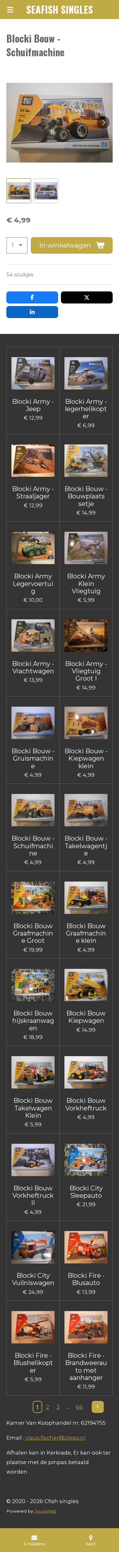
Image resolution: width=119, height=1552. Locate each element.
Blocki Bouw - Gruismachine (33, 759)
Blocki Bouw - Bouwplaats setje (86, 496)
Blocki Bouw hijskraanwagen (33, 1021)
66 (79, 1407)
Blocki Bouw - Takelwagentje (86, 846)
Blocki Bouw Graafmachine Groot (33, 934)
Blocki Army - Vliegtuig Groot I (86, 671)
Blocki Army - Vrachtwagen (33, 667)
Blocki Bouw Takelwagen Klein (33, 1108)
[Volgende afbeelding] (103, 122)
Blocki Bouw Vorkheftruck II (33, 1196)
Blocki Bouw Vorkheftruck (86, 1104)
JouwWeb (45, 1511)
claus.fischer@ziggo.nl (55, 1438)
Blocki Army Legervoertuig (33, 584)
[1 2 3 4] (17, 245)
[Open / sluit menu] (10, 9)
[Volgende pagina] (98, 1407)
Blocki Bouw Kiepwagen (86, 1017)
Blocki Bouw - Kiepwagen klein (86, 759)
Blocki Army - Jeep (33, 405)
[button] (18, 190)
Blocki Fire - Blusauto (86, 1279)
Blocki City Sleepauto (86, 1192)
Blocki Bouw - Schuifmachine (33, 846)
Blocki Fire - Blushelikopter (33, 1363)
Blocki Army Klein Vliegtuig (86, 584)
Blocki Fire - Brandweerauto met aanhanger (86, 1367)
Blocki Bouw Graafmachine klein (86, 934)
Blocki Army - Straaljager (33, 492)
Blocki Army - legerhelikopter (86, 409)
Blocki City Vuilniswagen (33, 1279)
